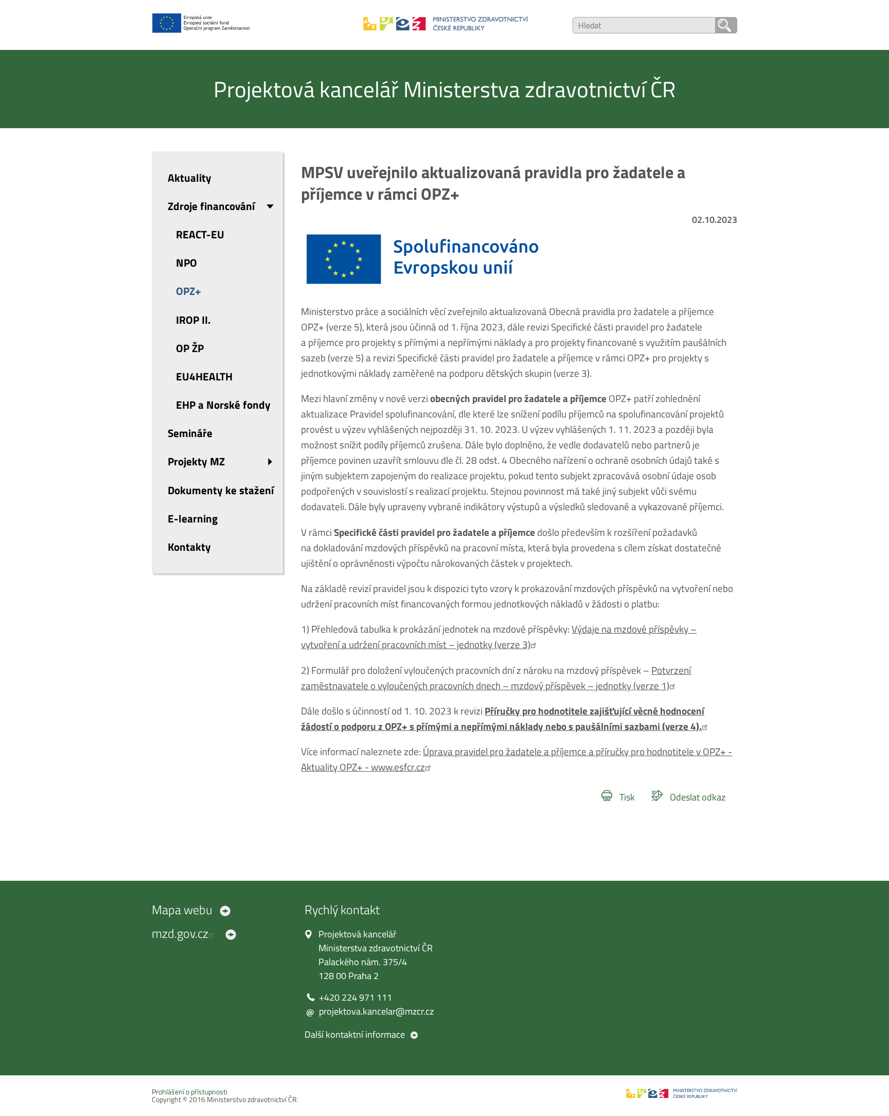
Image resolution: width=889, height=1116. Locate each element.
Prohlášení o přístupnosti (189, 1091)
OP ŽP (190, 348)
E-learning (193, 518)
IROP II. (193, 319)
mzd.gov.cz (180, 933)
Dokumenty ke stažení (221, 490)
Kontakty (189, 546)
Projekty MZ (196, 461)
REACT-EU (200, 234)
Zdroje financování (211, 206)
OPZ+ (188, 291)
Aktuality (189, 177)
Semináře (190, 433)
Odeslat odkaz (697, 797)
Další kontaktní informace (355, 1034)
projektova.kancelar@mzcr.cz (376, 1011)
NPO (186, 262)
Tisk (627, 797)
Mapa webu (182, 909)
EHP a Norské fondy (223, 404)
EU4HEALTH (204, 376)
